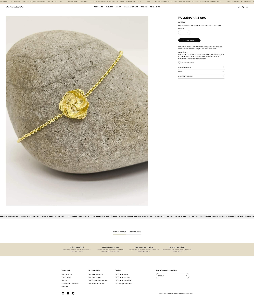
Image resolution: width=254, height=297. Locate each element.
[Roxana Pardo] (15, 6)
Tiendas (64, 280)
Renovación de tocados (96, 283)
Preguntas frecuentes (96, 274)
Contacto (65, 286)
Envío (196, 25)
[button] (109, 7)
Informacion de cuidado (185, 76)
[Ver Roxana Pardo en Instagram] (63, 293)
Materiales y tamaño (184, 67)
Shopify (190, 293)
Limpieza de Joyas (95, 277)
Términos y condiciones (123, 283)
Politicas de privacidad (123, 280)
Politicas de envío (121, 274)
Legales (118, 270)
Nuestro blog (66, 277)
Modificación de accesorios (98, 280)
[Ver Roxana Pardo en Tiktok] (68, 293)
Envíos (180, 71)
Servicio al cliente (94, 270)
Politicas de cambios (122, 277)
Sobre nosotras (67, 274)
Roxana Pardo (66, 270)
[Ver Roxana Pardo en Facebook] (73, 293)
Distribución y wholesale (70, 283)
